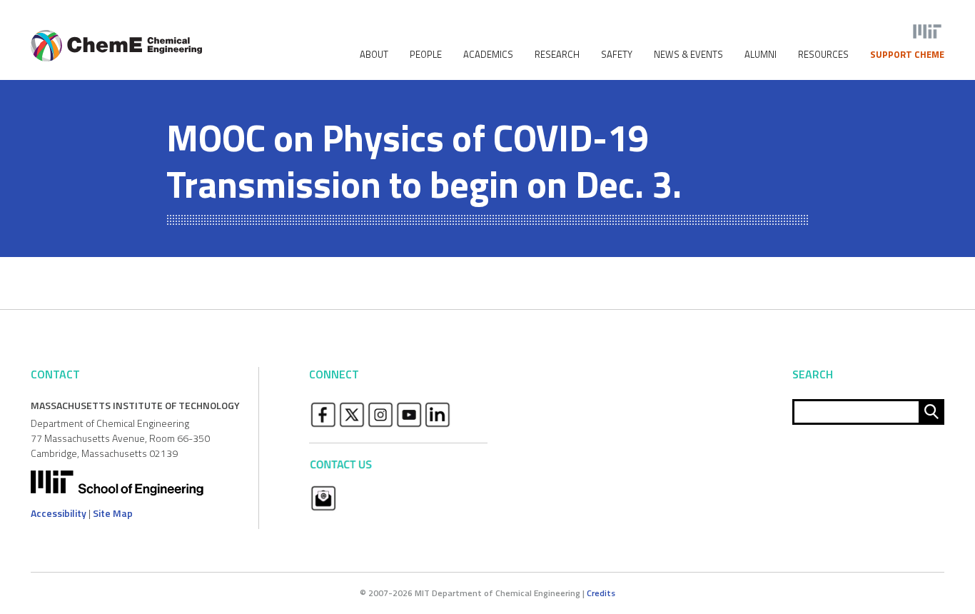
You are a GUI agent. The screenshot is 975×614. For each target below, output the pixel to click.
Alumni (760, 54)
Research (557, 54)
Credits (601, 593)
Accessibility (58, 512)
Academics (488, 54)
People (426, 54)
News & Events (688, 54)
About (374, 54)
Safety (616, 54)
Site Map (113, 512)
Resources (823, 54)
